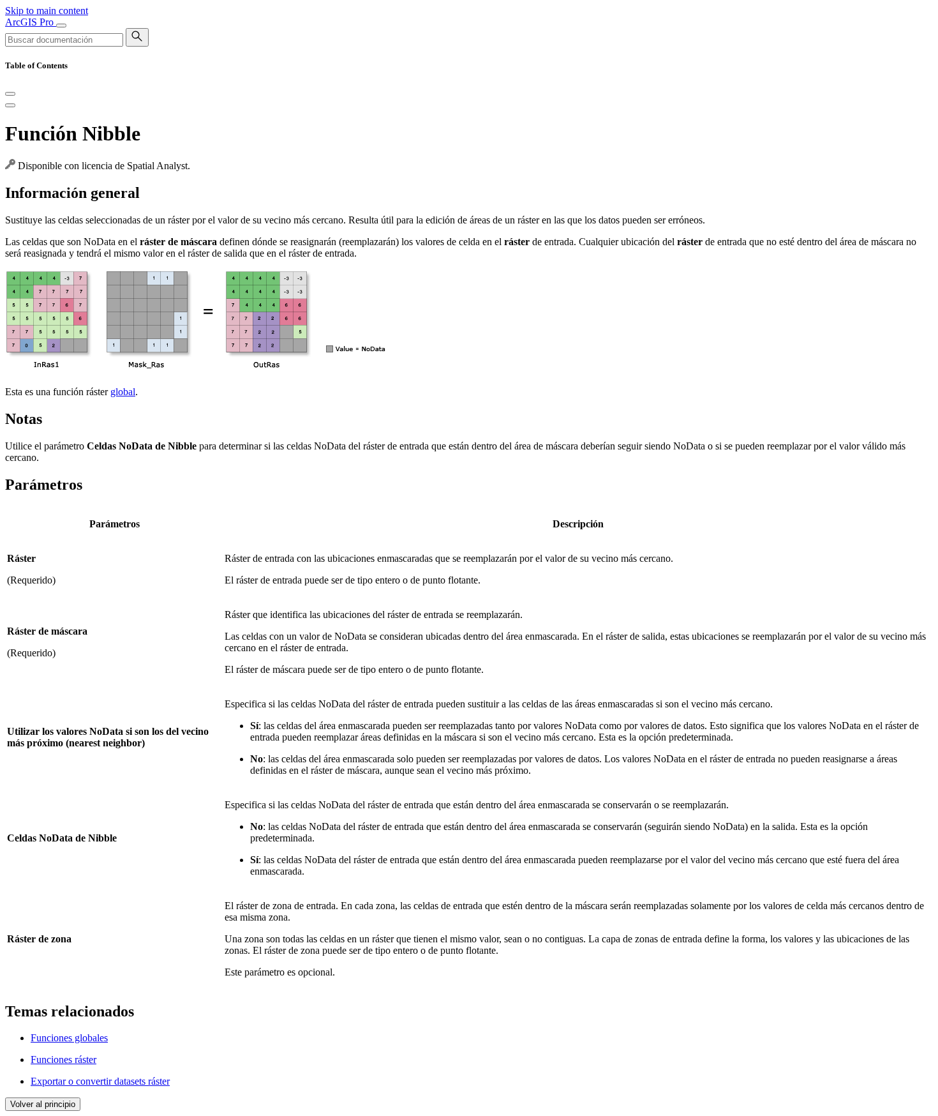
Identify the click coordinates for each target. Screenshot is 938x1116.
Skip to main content (46, 10)
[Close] (10, 94)
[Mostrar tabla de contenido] (10, 105)
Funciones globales (69, 1037)
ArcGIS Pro (30, 22)
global (122, 391)
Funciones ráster (63, 1059)
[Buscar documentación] (137, 37)
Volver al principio (42, 1104)
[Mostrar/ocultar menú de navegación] (61, 25)
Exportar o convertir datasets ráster (100, 1081)
